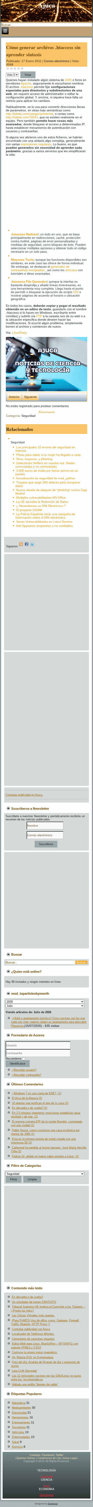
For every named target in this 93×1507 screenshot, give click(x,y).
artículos (71, 270)
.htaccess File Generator (29, 281)
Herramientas (20, 1417)
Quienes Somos (25, 1458)
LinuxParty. (19, 332)
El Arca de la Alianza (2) (27, 1098)
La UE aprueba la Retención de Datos (42, 501)
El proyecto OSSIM (29, 510)
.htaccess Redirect (24, 234)
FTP (39, 316)
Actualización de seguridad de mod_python (45, 478)
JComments (46, 412)
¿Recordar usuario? (24, 1070)
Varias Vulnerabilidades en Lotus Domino (44, 521)
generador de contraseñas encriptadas (40, 268)
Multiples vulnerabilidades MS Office (41, 497)
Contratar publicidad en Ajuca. (24, 794)
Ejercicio (17, 1446)
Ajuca (46, 5)
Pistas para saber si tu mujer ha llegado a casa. (48, 455)
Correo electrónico (57, 61)
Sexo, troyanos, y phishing (34, 459)
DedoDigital (47, 1495)
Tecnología (19, 1427)
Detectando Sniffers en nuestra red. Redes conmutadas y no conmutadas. (45, 464)
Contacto (35, 1455)
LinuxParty (46, 1476)
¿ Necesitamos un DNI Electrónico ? (41, 506)
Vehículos (18, 1432)
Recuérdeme (13, 1058)
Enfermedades (21, 1437)
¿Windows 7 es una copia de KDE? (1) (36, 1093)
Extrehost (53, 1503)
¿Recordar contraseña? (26, 1075)
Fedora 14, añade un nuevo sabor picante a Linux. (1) (45, 1156)
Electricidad (19, 1412)
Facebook (48, 1455)
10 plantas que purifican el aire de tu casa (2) (40, 1103)
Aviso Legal (70, 1458)
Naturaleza (18, 1403)
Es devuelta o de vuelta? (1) (29, 1108)
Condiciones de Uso (49, 1458)
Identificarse (17, 1063)
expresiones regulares (36, 144)
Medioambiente (21, 1407)
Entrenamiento (21, 1422)
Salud (15, 1442)
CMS (68, 80)
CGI (76, 292)
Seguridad (28, 415)
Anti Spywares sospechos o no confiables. (45, 526)
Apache (26, 83)
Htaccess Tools (22, 259)
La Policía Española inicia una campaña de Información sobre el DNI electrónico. (45, 515)
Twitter (59, 1455)
